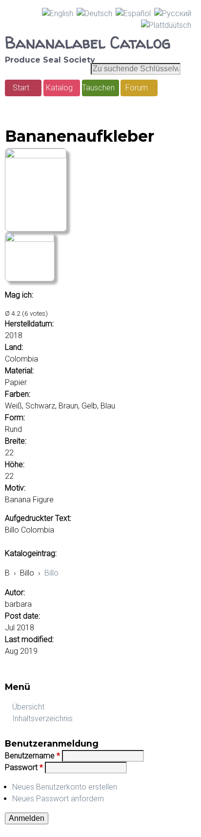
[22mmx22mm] (36, 155)
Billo (51, 573)
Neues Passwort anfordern (58, 798)
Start (21, 87)
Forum (136, 87)
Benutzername (32, 755)
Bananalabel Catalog (87, 42)
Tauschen (98, 87)
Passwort (24, 767)
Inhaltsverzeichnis (42, 718)
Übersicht (28, 706)
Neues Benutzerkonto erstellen (64, 787)
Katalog (59, 87)
